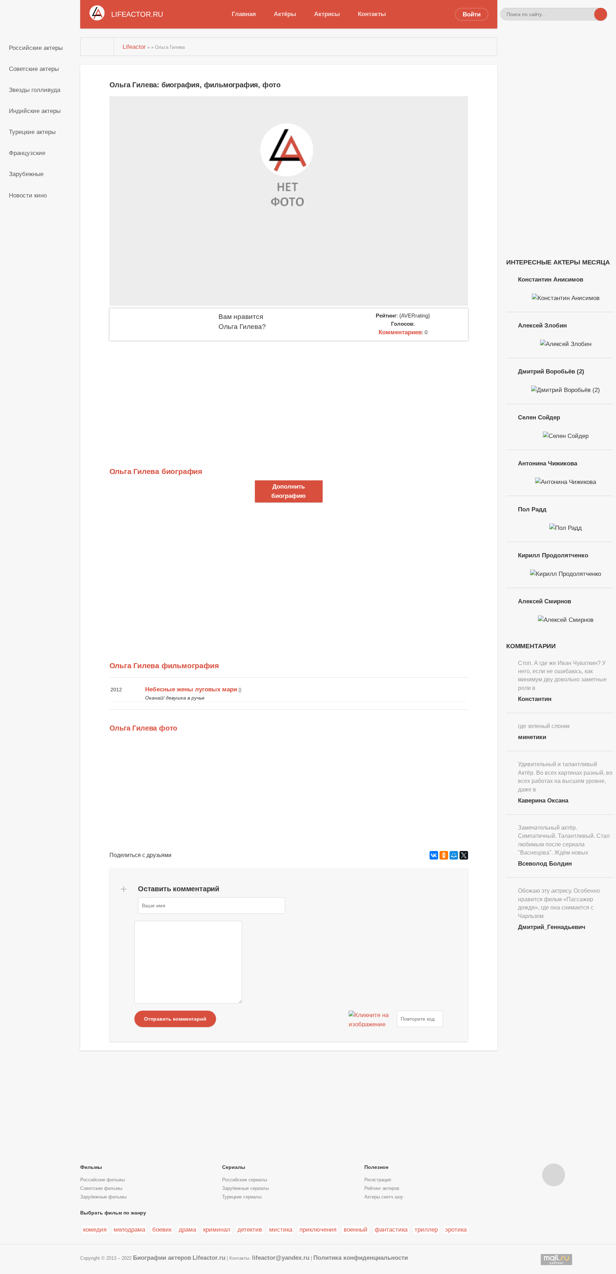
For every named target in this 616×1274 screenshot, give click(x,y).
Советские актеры (34, 68)
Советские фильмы (101, 1188)
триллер (426, 1229)
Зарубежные (26, 173)
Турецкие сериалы (242, 1197)
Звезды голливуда (34, 89)
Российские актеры (36, 47)
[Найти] (600, 14)
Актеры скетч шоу (383, 1197)
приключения (318, 1229)
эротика (456, 1229)
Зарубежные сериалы (245, 1188)
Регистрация (377, 1179)
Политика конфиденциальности (360, 1257)
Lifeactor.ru (208, 1257)
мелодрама (129, 1229)
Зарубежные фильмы (103, 1197)
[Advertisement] (288, 394)
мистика (280, 1229)
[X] (464, 855)
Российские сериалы (244, 1179)
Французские (27, 152)
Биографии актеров (162, 1257)
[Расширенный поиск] (587, 14)
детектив (249, 1229)
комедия (95, 1229)
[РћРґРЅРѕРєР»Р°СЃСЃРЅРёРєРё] (444, 855)
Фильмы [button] (91, 1167)
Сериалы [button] (233, 1167)
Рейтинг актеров (381, 1188)
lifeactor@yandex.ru (280, 1257)
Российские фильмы (102, 1179)
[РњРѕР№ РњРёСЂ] (454, 855)
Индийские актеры (35, 110)
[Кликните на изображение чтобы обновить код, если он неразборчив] (372, 1019)
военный (356, 1229)
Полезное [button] (376, 1167)
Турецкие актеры (32, 131)
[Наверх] (553, 1175)
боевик (161, 1229)
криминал (216, 1229)
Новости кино (28, 195)
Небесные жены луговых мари (191, 689)
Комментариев (400, 332)
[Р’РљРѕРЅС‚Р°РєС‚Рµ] (434, 855)
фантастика (391, 1229)
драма (187, 1229)
